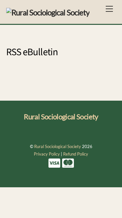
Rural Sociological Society (57, 146)
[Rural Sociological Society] (47, 11)
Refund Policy (75, 154)
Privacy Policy (47, 154)
